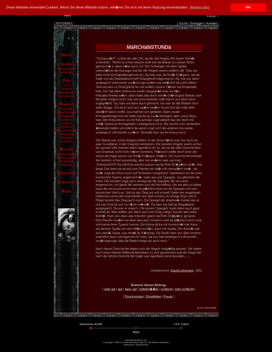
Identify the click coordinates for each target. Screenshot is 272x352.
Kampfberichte (66, 130)
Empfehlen (153, 296)
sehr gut (109, 289)
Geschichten (66, 112)
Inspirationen (66, 92)
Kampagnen (66, 116)
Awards (66, 141)
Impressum (129, 344)
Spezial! (66, 165)
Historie (66, 89)
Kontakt (211, 23)
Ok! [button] (248, 7)
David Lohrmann (182, 270)
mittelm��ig (148, 289)
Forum (168, 296)
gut (120, 289)
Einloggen (197, 23)
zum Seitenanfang (208, 308)
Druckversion (134, 296)
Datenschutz (142, 344)
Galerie (66, 123)
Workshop (66, 134)
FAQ (66, 85)
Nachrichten (66, 69)
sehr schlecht (184, 289)
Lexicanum (66, 96)
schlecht (166, 289)
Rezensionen (66, 157)
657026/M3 (64, 23)
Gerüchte (66, 72)
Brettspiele (66, 161)
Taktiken (66, 127)
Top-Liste (66, 109)
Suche (183, 23)
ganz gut (131, 289)
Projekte (66, 137)
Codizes (66, 119)
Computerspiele (66, 154)
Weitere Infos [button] (200, 7)
